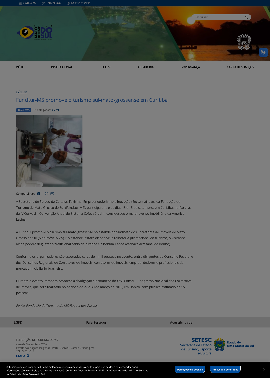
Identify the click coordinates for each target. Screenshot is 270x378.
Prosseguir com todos (225, 369)
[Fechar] (264, 369)
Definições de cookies (190, 369)
